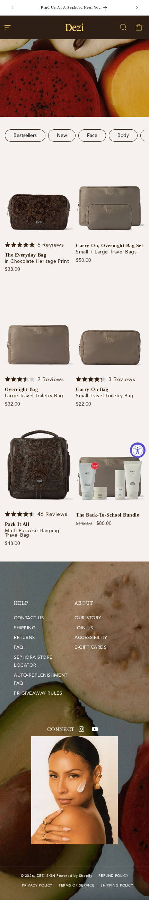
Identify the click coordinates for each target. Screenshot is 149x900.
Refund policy (113, 875)
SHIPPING (24, 628)
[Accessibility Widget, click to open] (138, 450)
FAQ (19, 647)
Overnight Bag (21, 389)
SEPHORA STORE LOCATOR (33, 661)
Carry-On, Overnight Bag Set (109, 245)
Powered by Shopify (74, 875)
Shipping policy (116, 885)
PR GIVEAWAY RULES (38, 693)
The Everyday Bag (25, 255)
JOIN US (83, 628)
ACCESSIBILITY (90, 637)
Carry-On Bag (92, 389)
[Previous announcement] (12, 7)
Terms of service (76, 885)
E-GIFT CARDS (90, 647)
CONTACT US (29, 618)
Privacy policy (37, 885)
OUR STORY (88, 618)
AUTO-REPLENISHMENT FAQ (41, 679)
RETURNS (24, 637)
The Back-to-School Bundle (107, 515)
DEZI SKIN (46, 875)
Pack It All (17, 524)
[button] (7, 27)
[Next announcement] (136, 7)
